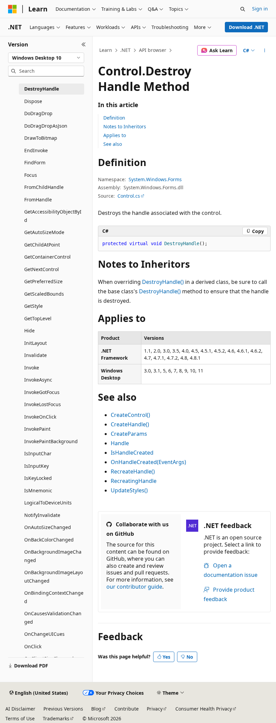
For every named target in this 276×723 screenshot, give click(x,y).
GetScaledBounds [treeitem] (44, 294)
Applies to (114, 135)
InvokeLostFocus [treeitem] (42, 404)
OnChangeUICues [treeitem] (44, 634)
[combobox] (46, 58)
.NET (125, 50)
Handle (120, 443)
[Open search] (242, 9)
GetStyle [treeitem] (33, 306)
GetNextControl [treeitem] (41, 269)
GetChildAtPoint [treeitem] (42, 244)
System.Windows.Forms (155, 179)
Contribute (126, 708)
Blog (96, 708)
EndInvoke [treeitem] (36, 150)
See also (112, 144)
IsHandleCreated (132, 452)
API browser (152, 50)
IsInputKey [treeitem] (36, 466)
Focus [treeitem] (30, 175)
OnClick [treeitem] (32, 646)
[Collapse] (84, 44)
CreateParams (129, 433)
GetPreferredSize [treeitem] (43, 281)
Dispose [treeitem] (33, 101)
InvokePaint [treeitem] (37, 429)
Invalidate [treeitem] (35, 355)
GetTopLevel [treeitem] (37, 318)
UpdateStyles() (129, 490)
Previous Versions (63, 708)
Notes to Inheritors (124, 126)
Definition (114, 117)
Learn (105, 50)
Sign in (260, 8)
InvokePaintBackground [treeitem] (51, 441)
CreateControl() (130, 415)
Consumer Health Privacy (203, 708)
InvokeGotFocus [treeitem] (42, 392)
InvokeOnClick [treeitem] (40, 417)
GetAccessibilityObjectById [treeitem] (52, 215)
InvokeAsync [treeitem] (38, 379)
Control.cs (128, 196)
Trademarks (56, 718)
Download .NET (246, 27)
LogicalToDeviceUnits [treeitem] (48, 502)
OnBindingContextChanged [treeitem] (53, 597)
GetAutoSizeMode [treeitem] (44, 232)
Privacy (155, 708)
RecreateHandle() (133, 471)
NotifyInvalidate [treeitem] (42, 515)
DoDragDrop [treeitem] (38, 113)
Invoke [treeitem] (31, 367)
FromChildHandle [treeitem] (44, 187)
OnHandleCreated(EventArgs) (148, 462)
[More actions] (265, 50)
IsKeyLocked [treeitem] (38, 478)
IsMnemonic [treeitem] (38, 490)
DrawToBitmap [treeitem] (40, 138)
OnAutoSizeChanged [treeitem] (47, 527)
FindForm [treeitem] (34, 162)
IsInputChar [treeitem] (37, 453)
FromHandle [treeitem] (38, 199)
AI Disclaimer (20, 708)
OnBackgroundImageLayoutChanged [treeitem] (53, 576)
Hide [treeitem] (29, 330)
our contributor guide (134, 586)
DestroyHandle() (163, 282)
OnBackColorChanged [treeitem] (49, 539)
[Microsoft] (12, 9)
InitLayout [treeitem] (35, 343)
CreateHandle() (130, 424)
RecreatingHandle (134, 481)
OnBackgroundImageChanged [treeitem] (52, 556)
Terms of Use (20, 718)
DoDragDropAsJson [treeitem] (45, 126)
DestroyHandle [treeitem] (41, 89)
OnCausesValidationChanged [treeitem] (52, 617)
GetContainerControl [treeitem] (47, 257)
